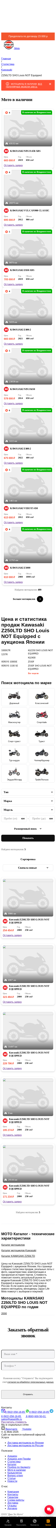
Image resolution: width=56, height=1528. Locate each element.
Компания (13, 1491)
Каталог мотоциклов (13, 1245)
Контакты (12, 1494)
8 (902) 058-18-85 (15, 1412)
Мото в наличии (16, 1470)
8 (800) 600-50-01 (36, 1416)
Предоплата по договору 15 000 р (28, 36)
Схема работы (15, 1500)
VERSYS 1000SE (9, 662)
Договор (12, 1508)
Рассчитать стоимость (14, 1422)
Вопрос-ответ (15, 1475)
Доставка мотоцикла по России (25, 1445)
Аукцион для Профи (19, 1459)
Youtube (26, 1429)
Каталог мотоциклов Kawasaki (18, 1250)
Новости (12, 1481)
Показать (28, 838)
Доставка (12, 1503)
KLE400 (31, 658)
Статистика (14, 1461)
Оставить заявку (13, 165)
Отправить (28, 1394)
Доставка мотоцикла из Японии (25, 1442)
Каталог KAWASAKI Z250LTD (18, 1256)
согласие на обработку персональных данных (30, 1382)
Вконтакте (12, 1429)
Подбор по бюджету (18, 1467)
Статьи (11, 1478)
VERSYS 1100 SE (9, 666)
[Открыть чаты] (49, 1509)
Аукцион (12, 1456)
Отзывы (12, 1505)
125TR (4, 654)
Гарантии (12, 1497)
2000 (4, 1313)
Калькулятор (14, 1472)
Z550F (31, 662)
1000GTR (5, 650)
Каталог (11, 1464)
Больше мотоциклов (24, 599)
